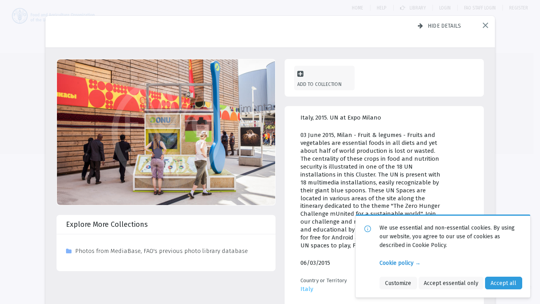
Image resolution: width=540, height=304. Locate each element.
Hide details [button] (444, 25)
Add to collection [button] (319, 84)
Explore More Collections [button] (107, 224)
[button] (485, 25)
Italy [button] (306, 289)
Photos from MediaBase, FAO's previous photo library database (161, 251)
